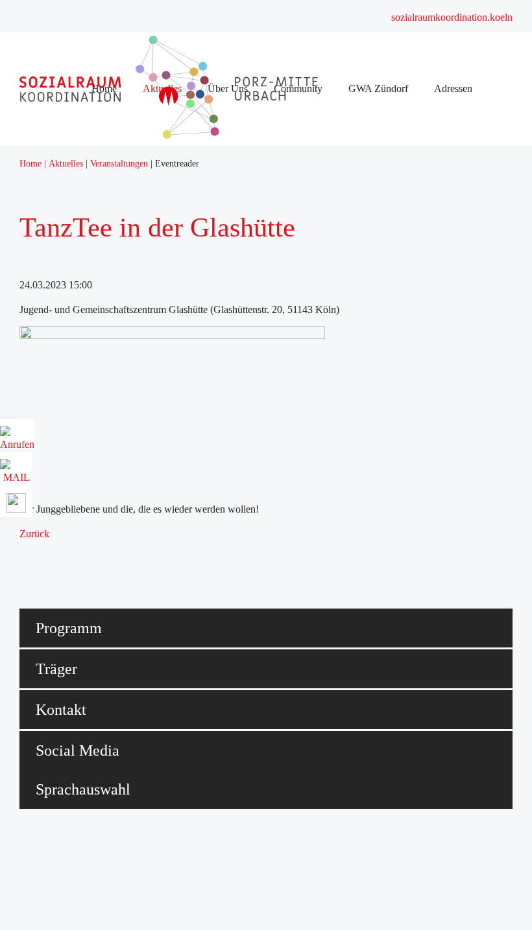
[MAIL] (16, 472)
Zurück (34, 533)
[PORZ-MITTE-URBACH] (184, 135)
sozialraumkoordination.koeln (452, 17)
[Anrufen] (17, 439)
